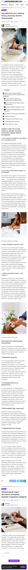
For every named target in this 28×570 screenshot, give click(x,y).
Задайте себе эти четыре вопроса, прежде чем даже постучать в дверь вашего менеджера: (14, 94)
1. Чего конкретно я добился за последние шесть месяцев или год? (13, 99)
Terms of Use (9, 567)
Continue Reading (14, 560)
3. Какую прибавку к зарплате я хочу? (15, 107)
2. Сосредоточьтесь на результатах (13, 118)
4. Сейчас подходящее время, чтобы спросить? (14, 110)
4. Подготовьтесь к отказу (10, 124)
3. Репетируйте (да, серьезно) (11, 121)
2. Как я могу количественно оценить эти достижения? (14, 103)
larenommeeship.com (13, 1)
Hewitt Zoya (7, 24)
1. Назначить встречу (9, 116)
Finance (4, 10)
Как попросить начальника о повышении (14, 113)
